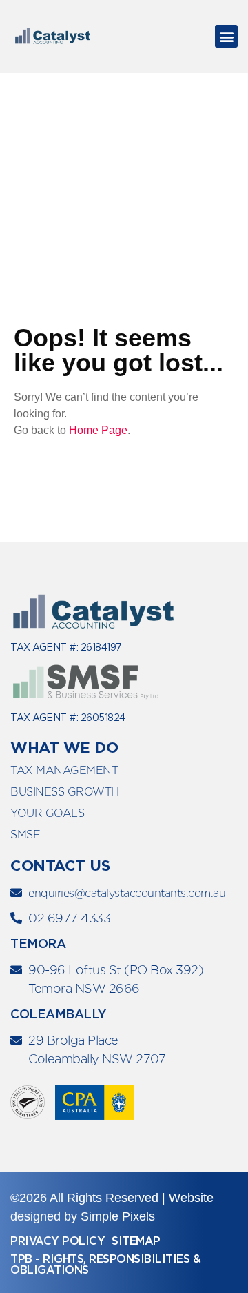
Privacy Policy (57, 1240)
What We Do (64, 747)
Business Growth (64, 791)
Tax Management (64, 770)
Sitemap (136, 1240)
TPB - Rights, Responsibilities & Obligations (105, 1264)
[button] (226, 36)
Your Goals (47, 813)
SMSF (25, 834)
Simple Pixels (118, 1216)
